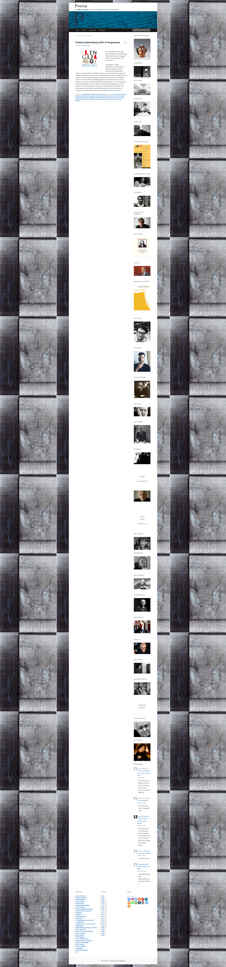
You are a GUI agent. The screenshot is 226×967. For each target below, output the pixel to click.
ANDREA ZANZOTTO (81, 898)
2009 (102, 927)
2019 (102, 909)
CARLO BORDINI (80, 907)
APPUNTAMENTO (86, 94)
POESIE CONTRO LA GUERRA (84, 941)
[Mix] (129, 902)
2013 (102, 920)
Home (77, 30)
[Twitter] (135, 899)
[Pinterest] (142, 899)
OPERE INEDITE (80, 937)
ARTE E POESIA (80, 901)
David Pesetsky (80, 97)
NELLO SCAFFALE (81, 929)
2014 (102, 918)
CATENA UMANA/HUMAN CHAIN (84, 909)
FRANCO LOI (79, 914)
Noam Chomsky (85, 99)
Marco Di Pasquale (143, 816)
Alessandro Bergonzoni (120, 94)
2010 (102, 926)
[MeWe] (146, 899)
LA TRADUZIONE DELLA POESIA (85, 920)
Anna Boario (99, 96)
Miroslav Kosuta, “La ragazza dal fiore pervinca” (143, 821)
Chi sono (84, 30)
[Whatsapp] (132, 902)
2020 (102, 907)
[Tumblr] (139, 902)
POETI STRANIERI (81, 946)
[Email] (135, 902)
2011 (102, 924)
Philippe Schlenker (94, 99)
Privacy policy (92, 30)
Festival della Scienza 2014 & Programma (98, 42)
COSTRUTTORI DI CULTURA (83, 911)
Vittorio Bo (118, 99)
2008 (102, 929)
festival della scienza (100, 97)
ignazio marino (109, 97)
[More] (129, 906)
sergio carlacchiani (143, 864)
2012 (102, 922)
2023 (102, 901)
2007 (102, 931)
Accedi (129, 892)
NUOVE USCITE (80, 935)
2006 (102, 933)
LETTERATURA (102, 94)
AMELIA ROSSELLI (81, 896)
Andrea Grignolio (91, 96)
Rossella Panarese (110, 99)
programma (102, 99)
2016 (102, 914)
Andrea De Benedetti (81, 96)
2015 (102, 916)
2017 (102, 913)
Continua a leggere (115, 90)
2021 (102, 905)
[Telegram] (146, 902)
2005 (102, 935)
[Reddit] (139, 899)
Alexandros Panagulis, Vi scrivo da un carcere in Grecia (143, 773)
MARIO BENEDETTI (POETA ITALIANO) (86, 927)
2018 (102, 911)
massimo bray (117, 97)
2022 (102, 903)
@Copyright (102, 30)
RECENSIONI (79, 948)
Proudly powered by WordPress (117, 961)
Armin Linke (105, 96)
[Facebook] (129, 899)
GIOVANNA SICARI (81, 916)
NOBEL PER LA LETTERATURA (84, 931)
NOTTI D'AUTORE (80, 933)
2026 (102, 896)
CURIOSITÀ (94, 94)
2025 (102, 898)
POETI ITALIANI (80, 944)
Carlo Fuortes (112, 96)
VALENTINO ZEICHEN (81, 950)
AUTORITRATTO (80, 903)
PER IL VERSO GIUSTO (82, 939)
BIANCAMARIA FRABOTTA (83, 905)
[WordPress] (142, 902)
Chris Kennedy (120, 96)
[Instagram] (132, 899)
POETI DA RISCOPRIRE (82, 942)
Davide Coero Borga (89, 97)
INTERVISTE (79, 918)
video (77, 952)
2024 (102, 900)
